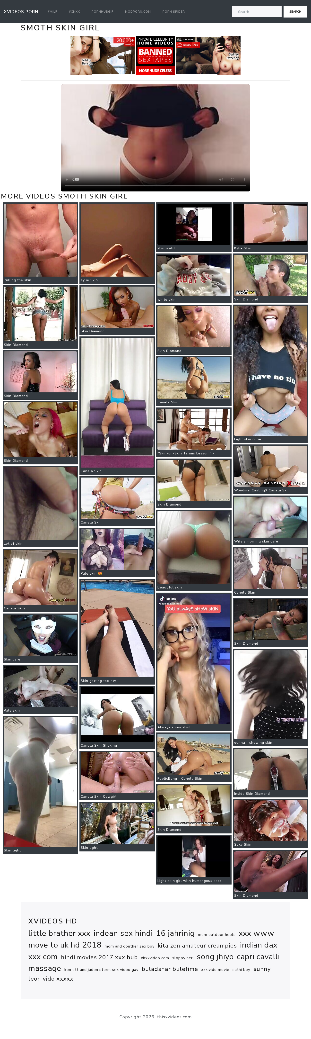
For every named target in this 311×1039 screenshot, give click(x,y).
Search (295, 12)
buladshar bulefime (170, 969)
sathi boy (241, 969)
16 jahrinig (175, 933)
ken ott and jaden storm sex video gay (101, 969)
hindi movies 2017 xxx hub (99, 957)
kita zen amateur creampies (197, 945)
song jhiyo (215, 956)
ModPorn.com (138, 12)
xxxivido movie (215, 969)
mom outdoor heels (217, 934)
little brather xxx (59, 933)
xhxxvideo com (155, 958)
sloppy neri (183, 958)
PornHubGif (102, 12)
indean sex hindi (123, 933)
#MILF (52, 12)
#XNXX (74, 12)
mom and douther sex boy (130, 946)
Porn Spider (174, 12)
